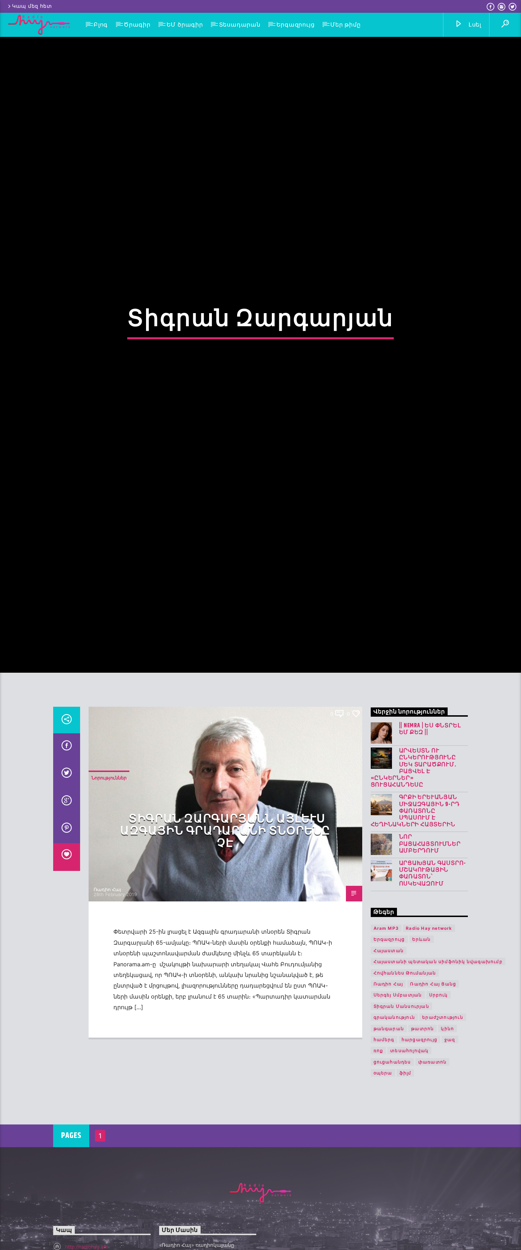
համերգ (384, 1092)
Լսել (474, 24)
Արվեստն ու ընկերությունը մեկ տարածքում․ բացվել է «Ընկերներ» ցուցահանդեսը (413, 820)
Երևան (421, 991)
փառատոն (432, 1114)
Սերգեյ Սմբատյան (398, 1047)
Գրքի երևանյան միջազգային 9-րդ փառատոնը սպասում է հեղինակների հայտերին (415, 863)
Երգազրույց (295, 24)
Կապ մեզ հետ (32, 6)
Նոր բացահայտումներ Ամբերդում (430, 896)
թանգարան (389, 1081)
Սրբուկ (438, 1047)
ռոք (378, 1103)
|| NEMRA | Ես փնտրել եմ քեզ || (430, 781)
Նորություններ (109, 830)
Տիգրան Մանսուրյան (401, 1058)
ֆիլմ (405, 1125)
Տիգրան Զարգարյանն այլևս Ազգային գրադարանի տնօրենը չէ (225, 884)
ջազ (449, 1092)
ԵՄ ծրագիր (185, 24)
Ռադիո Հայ (107, 942)
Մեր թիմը (345, 24)
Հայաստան (389, 1003)
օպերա (383, 1125)
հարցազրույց (419, 1092)
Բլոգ (101, 24)
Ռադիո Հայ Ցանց (433, 1036)
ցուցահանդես (392, 1114)
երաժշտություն (442, 1069)
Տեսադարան (239, 24)
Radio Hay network (429, 980)
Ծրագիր (137, 24)
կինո (447, 1081)
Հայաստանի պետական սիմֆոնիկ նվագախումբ (438, 1014)
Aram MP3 (386, 980)
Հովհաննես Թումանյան (405, 1025)
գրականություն (394, 1069)
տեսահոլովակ (409, 1103)
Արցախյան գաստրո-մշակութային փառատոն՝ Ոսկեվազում (432, 926)
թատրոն (422, 1081)
